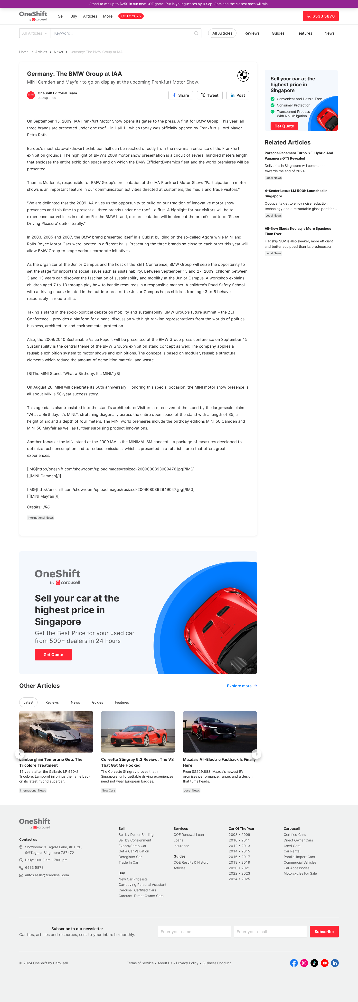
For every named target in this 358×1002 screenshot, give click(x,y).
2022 (233, 873)
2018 (233, 862)
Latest (28, 702)
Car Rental (292, 851)
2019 (245, 862)
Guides (278, 33)
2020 (233, 868)
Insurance (181, 846)
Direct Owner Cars (298, 840)
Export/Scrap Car (132, 846)
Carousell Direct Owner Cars (141, 896)
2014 (233, 851)
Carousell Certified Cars (137, 890)
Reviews (252, 33)
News (329, 33)
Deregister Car (130, 857)
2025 (245, 879)
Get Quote (53, 654)
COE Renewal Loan (189, 834)
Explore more (239, 685)
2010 (233, 840)
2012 (233, 846)
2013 (245, 846)
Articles (90, 16)
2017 (245, 857)
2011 (245, 840)
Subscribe (324, 931)
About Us (165, 963)
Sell (61, 16)
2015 (245, 851)
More (108, 16)
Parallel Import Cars (299, 857)
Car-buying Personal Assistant (142, 884)
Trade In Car (128, 862)
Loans (178, 840)
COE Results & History (191, 862)
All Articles (32, 33)
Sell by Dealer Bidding (136, 834)
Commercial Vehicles (300, 862)
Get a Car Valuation (134, 851)
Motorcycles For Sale (300, 873)
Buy (73, 16)
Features (304, 33)
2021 (245, 868)
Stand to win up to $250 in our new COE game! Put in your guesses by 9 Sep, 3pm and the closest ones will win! (179, 4)
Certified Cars (295, 834)
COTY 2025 (131, 16)
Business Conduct (216, 963)
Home (23, 52)
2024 (233, 879)
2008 (233, 834)
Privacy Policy (187, 963)
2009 (245, 834)
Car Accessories (296, 868)
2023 (245, 873)
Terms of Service (140, 963)
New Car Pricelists (133, 879)
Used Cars (292, 846)
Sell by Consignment (135, 840)
